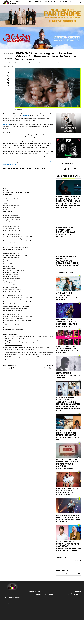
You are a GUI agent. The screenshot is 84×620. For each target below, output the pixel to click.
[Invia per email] (8, 86)
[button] (8, 83)
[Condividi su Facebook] (8, 73)
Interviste (39, 1)
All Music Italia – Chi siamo (9, 602)
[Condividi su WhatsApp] (8, 70)
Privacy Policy (32, 602)
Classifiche (62, 1)
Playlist (56, 3)
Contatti (18, 602)
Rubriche (46, 3)
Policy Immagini (48, 602)
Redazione (8, 58)
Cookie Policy (40, 602)
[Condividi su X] (8, 76)
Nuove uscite (50, 1)
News (30, 1)
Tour (72, 1)
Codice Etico (24, 602)
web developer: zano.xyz (76, 604)
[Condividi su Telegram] (8, 79)
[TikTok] (80, 594)
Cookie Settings (7, 603)
